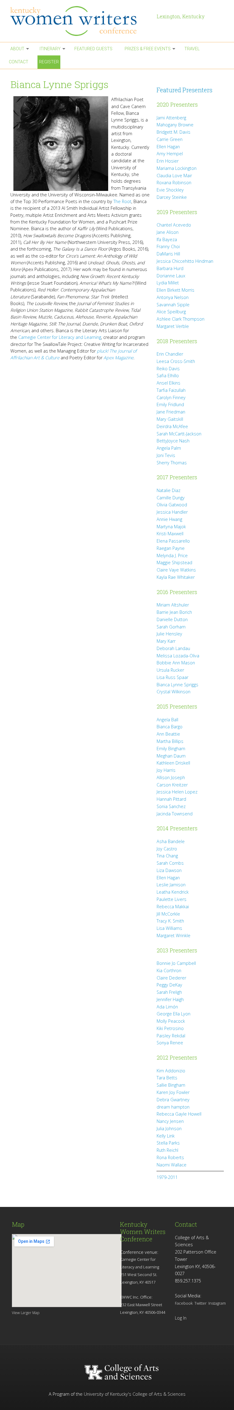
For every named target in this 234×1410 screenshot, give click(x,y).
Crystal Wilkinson (173, 691)
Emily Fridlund (170, 404)
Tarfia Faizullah (171, 390)
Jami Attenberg (171, 118)
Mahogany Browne (175, 125)
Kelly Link (166, 1136)
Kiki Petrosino (170, 1028)
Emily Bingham (171, 748)
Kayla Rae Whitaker (176, 577)
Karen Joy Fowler (173, 1092)
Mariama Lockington (177, 168)
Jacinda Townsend (175, 814)
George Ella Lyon (173, 1014)
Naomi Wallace (171, 1165)
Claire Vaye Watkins (176, 570)
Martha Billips (170, 741)
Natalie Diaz (168, 490)
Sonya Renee (170, 1043)
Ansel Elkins (168, 383)
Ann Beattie (168, 734)
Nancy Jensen (170, 1121)
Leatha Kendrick (173, 892)
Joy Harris (166, 770)
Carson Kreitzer (172, 785)
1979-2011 (167, 1177)
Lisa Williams (169, 928)
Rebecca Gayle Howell (179, 1114)
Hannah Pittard (171, 799)
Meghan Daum (171, 756)
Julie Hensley (169, 634)
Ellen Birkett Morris (175, 290)
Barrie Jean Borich (174, 612)
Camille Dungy (171, 498)
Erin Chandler (170, 354)
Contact (18, 61)
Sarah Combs (170, 863)
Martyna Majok (171, 526)
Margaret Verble (173, 326)
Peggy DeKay (169, 985)
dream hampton (173, 1107)
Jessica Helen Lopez (177, 792)
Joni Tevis (166, 455)
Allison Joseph (171, 777)
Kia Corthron (169, 970)
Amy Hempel (170, 153)
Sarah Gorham (171, 627)
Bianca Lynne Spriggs (177, 684)
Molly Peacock (171, 1021)
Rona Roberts (170, 1157)
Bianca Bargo (170, 727)
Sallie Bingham (171, 1085)
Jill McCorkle (168, 914)
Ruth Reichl (167, 1150)
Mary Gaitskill (170, 419)
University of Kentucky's (107, 1394)
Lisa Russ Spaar (172, 677)
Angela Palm (169, 448)
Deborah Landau (173, 648)
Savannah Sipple (173, 305)
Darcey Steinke (172, 197)
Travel (192, 48)
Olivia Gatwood (172, 505)
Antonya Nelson (173, 297)
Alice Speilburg (171, 312)
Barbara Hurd (170, 268)
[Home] (80, 21)
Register (49, 61)
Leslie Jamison (171, 885)
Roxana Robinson (174, 182)
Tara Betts (167, 1078)
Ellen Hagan (168, 146)
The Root (122, 201)
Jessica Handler (172, 512)
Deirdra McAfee (172, 426)
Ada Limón (167, 1007)
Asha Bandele (171, 841)
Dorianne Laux (171, 276)
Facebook (184, 1303)
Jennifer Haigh (170, 999)
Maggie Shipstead (174, 562)
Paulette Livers (171, 899)
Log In (180, 1318)
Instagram (217, 1303)
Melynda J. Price (172, 555)
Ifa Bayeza (167, 239)
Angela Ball (167, 720)
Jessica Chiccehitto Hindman (185, 261)
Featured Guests (93, 48)
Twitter (200, 1303)
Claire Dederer (171, 978)
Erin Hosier (168, 161)
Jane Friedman (171, 412)
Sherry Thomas (172, 463)
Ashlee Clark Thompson (180, 319)
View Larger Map (25, 1312)
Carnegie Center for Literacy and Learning (59, 337)
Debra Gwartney (173, 1099)
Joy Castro (167, 849)
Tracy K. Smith (170, 921)
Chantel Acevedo (174, 225)
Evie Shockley (170, 190)
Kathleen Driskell (173, 763)
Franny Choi (168, 246)
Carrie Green (170, 139)
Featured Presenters (184, 90)
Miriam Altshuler (173, 605)
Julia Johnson (169, 1128)
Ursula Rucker (170, 670)
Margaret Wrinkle (173, 935)
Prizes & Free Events (148, 48)
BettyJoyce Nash (173, 441)
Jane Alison (168, 232)
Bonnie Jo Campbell (176, 963)
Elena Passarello (173, 541)
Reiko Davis (168, 368)
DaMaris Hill (168, 254)
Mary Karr (166, 641)
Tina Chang (167, 856)
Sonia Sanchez (171, 806)
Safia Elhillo (168, 375)
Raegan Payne (171, 548)
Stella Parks (168, 1143)
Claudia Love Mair (174, 175)
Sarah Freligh (169, 992)
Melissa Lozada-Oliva (178, 656)
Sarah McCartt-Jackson (179, 434)
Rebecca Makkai (173, 906)
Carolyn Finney (171, 397)
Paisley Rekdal (171, 1036)
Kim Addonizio (171, 1071)
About (17, 48)
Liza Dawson (169, 870)
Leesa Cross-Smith (176, 361)
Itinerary (50, 48)
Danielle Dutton (172, 619)
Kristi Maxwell (170, 533)
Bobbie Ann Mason (176, 663)
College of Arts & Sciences (159, 1394)
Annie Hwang (169, 519)
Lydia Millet (168, 283)
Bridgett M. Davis (173, 132)
